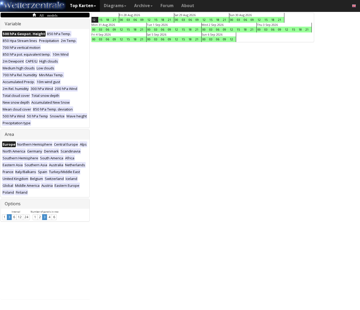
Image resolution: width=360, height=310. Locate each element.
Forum (166, 5)
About (187, 5)
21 (114, 20)
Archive (142, 5)
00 (121, 20)
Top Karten (81, 5)
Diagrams (114, 5)
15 (100, 20)
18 (107, 20)
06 (135, 20)
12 (20, 217)
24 (26, 217)
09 (142, 20)
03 (128, 20)
